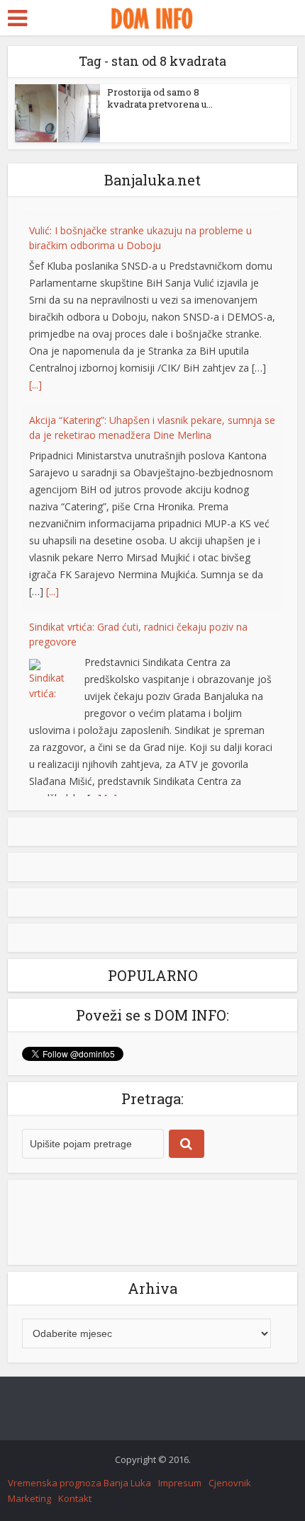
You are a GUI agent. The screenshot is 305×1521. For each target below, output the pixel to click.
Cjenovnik (230, 1491)
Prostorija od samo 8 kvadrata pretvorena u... (160, 98)
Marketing (29, 1506)
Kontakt (75, 1506)
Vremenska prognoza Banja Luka (79, 1491)
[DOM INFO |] (152, 16)
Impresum (179, 1491)
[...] (35, 379)
